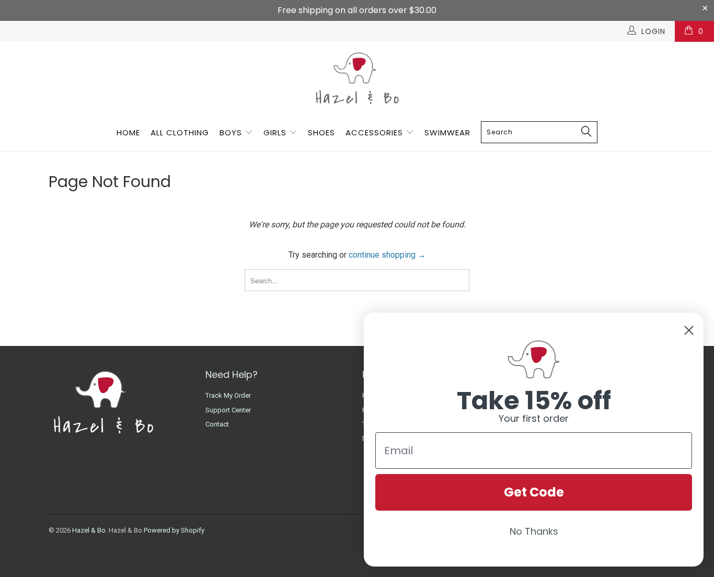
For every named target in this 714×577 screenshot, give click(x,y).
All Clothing (180, 132)
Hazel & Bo (89, 530)
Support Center (228, 410)
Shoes (321, 132)
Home (128, 132)
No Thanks (534, 531)
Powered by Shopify (174, 530)
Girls (274, 132)
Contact (217, 424)
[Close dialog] (689, 330)
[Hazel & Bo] (357, 78)
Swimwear (447, 132)
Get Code (534, 492)
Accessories (376, 132)
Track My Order (228, 395)
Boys (231, 132)
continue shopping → (387, 255)
